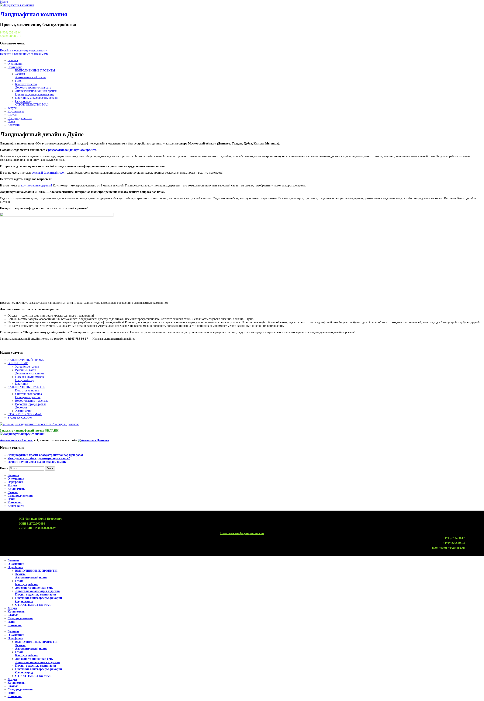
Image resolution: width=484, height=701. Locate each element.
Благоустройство (26, 84)
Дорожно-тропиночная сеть (33, 87)
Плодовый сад (24, 380)
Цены (11, 121)
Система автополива (28, 393)
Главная (13, 60)
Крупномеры (16, 111)
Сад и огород (23, 101)
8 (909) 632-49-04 (454, 542)
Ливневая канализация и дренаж (36, 90)
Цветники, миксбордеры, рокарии (37, 97)
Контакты (14, 125)
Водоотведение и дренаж (31, 400)
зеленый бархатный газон (48, 172)
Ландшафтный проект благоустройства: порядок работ (45, 454)
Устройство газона (27, 366)
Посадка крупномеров (29, 376)
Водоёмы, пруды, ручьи (30, 404)
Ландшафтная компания (33, 14)
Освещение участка (27, 397)
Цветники (21, 383)
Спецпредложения (20, 118)
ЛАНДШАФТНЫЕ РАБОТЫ (26, 387)
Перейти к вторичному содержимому (24, 53)
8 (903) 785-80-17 (454, 538)
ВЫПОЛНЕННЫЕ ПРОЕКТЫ (35, 70)
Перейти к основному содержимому (23, 50)
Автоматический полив (30, 77)
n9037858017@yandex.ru (448, 547)
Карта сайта (16, 505)
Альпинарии (23, 410)
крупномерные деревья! (36, 185)
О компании (15, 63)
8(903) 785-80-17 (10, 35)
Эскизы (20, 73)
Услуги (12, 107)
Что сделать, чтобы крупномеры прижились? (39, 458)
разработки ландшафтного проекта (72, 149)
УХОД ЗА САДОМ (20, 417)
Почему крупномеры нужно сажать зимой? (37, 461)
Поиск (4, 468)
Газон (18, 80)
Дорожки (21, 407)
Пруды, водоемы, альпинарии (34, 94)
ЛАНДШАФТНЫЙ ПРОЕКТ (27, 359)
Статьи (12, 114)
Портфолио (15, 67)
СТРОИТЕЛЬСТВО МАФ (32, 104)
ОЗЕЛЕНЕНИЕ (18, 363)
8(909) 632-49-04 (10, 32)
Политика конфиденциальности (242, 533)
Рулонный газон (25, 370)
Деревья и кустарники (29, 373)
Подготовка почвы (27, 390)
